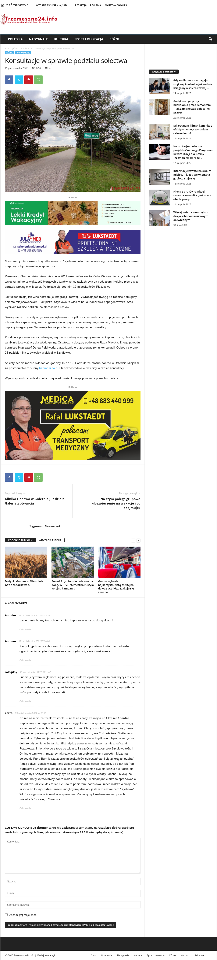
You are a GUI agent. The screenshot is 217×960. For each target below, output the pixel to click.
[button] (210, 39)
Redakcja (81, 5)
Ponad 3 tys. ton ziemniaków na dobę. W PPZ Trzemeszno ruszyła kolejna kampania (72, 584)
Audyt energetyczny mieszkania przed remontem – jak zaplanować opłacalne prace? (192, 106)
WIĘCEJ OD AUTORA (50, 540)
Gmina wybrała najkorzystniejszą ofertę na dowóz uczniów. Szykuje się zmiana (116, 586)
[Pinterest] (28, 79)
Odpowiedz (25, 629)
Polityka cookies (115, 5)
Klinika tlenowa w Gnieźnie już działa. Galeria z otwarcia (35, 501)
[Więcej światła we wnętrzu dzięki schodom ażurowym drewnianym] (159, 218)
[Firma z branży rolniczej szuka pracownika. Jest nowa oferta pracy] (159, 197)
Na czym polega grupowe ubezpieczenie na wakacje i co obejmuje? (116, 503)
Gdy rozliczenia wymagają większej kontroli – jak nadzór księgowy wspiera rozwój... (192, 84)
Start (93, 955)
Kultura (61, 39)
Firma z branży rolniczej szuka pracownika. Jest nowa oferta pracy (192, 195)
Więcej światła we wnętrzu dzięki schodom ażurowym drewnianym (190, 216)
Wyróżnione (23, 52)
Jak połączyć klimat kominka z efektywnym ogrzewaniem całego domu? (192, 129)
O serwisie (106, 955)
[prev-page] (133, 540)
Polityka (15, 39)
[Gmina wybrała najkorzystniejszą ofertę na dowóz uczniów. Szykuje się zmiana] (119, 562)
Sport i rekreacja (89, 39)
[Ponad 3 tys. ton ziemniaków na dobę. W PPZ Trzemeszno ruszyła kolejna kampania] (72, 562)
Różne (115, 39)
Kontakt (185, 955)
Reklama (95, 5)
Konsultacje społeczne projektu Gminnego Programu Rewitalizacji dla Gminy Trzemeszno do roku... (193, 152)
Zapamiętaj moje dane (22, 914)
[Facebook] (9, 79)
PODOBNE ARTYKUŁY (20, 540)
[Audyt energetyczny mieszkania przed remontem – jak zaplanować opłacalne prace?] (159, 107)
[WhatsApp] (38, 79)
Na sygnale (38, 39)
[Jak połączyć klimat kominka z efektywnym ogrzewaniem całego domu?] (159, 131)
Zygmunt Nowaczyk (45, 526)
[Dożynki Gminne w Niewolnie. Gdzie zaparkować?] (26, 562)
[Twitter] (19, 79)
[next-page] (138, 540)
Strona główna (12, 48)
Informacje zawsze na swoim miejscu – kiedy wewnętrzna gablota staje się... (192, 174)
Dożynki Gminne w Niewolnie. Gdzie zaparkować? (24, 583)
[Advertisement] (181, 265)
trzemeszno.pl (48, 368)
